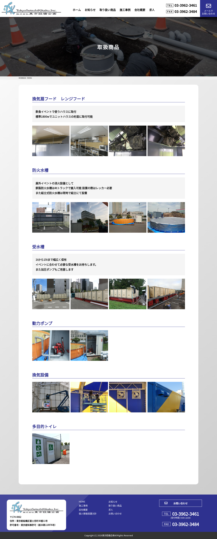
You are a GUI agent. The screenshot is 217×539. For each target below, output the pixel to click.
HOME (82, 501)
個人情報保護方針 (87, 513)
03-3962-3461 (185, 513)
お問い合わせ (115, 513)
